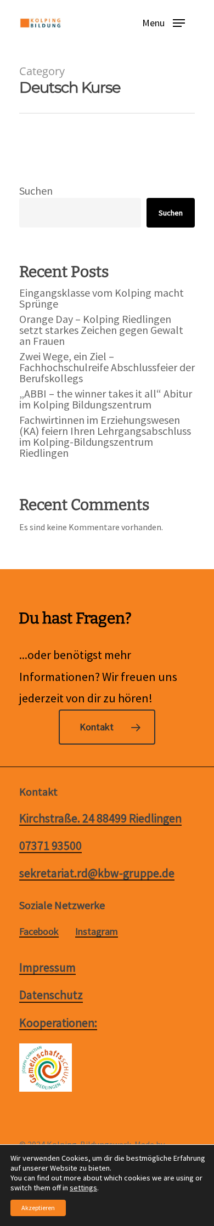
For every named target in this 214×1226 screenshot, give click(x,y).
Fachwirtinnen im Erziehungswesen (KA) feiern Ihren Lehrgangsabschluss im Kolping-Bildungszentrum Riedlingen (105, 436)
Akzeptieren (38, 1208)
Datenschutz (51, 995)
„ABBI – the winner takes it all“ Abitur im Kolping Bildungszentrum (105, 399)
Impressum (47, 968)
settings (83, 1188)
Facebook (39, 932)
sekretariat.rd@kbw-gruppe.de (96, 873)
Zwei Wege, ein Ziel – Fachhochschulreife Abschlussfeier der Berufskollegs (107, 367)
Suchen (36, 190)
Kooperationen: (58, 1023)
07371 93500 (50, 846)
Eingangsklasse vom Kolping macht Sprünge (101, 298)
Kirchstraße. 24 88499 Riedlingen (100, 818)
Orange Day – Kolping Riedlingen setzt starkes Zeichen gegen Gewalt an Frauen (101, 330)
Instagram (96, 932)
